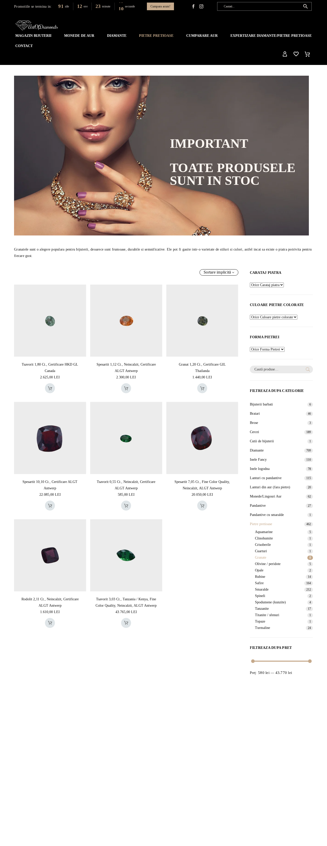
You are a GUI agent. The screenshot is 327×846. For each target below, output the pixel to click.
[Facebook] (193, 6)
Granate (260, 557)
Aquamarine (264, 532)
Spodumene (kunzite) (270, 602)
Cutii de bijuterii (262, 441)
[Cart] (307, 54)
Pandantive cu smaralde (267, 515)
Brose (254, 423)
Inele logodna (260, 469)
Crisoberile (263, 545)
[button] (305, 6)
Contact (24, 46)
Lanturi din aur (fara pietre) (270, 487)
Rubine (260, 577)
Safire (259, 583)
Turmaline (262, 628)
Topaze (260, 621)
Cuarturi (261, 551)
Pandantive (258, 505)
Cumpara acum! (160, 6)
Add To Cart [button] (50, 388)
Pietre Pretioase (156, 36)
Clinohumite (264, 538)
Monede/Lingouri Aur (266, 496)
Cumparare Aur (202, 36)
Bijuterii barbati (261, 404)
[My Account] (285, 54)
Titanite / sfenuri (267, 615)
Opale (259, 570)
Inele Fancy (258, 459)
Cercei (254, 432)
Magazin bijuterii (33, 36)
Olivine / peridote (268, 564)
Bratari (255, 413)
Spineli (260, 596)
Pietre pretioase (261, 524)
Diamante (116, 36)
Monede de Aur (79, 36)
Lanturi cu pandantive (266, 478)
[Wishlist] (296, 54)
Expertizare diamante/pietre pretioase (271, 36)
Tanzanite (262, 609)
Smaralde (261, 589)
